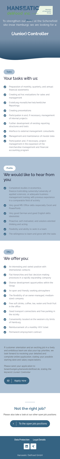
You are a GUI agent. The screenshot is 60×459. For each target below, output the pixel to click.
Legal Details (39, 440)
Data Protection (21, 440)
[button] (29, 20)
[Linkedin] (27, 446)
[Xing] (33, 446)
